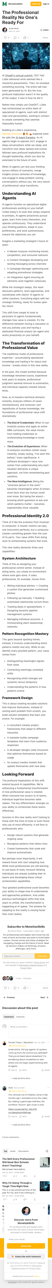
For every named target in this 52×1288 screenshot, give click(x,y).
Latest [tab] (13, 1151)
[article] (26, 1167)
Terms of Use (39, 962)
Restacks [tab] (21, 1017)
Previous (11, 997)
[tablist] (14, 1017)
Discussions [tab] (23, 1151)
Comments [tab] (9, 1017)
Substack (12, 1282)
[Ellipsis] (48, 1042)
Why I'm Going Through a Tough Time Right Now (17, 1184)
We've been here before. (13, 1169)
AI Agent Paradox (25, 137)
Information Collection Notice (31, 965)
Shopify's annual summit (18, 75)
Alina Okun (13, 28)
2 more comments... (11, 1137)
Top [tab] (5, 1151)
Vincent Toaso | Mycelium (20, 1042)
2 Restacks (27, 978)
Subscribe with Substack (28, 1256)
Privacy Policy (34, 1268)
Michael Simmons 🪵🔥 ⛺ (17, 133)
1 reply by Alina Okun (21, 1078)
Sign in (46, 4)
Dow (10, 1087)
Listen (46, 30)
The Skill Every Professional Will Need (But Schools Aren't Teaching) (18, 1162)
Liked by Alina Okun (19, 1046)
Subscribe (36, 4)
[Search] (47, 1151)
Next (42, 997)
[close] (44, 1207)
